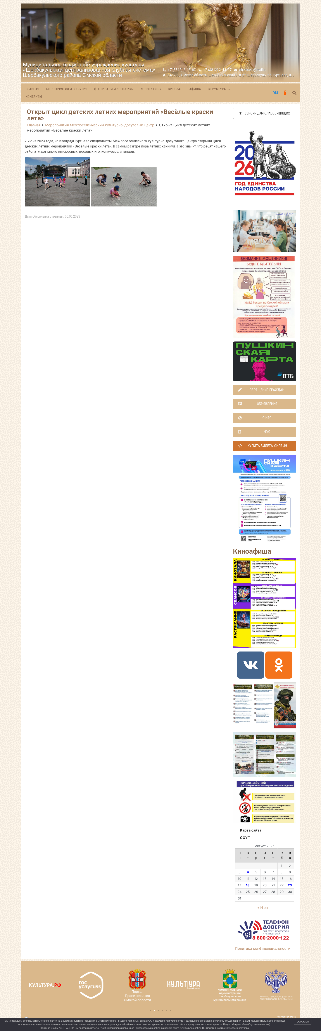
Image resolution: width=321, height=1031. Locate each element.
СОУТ (245, 837)
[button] (264, 113)
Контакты (34, 97)
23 (290, 885)
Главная (32, 89)
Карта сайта (250, 830)
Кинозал (175, 89)
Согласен (303, 1022)
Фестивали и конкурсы (113, 89)
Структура (217, 89)
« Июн (262, 907)
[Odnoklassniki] (278, 665)
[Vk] (250, 665)
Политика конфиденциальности (262, 948)
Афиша (195, 89)
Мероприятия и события (66, 89)
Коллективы (150, 89)
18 (248, 885)
